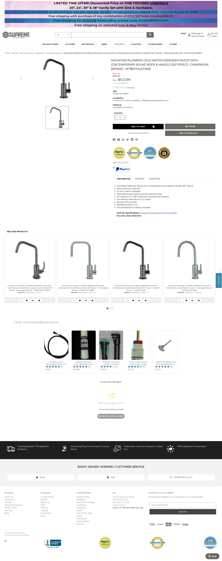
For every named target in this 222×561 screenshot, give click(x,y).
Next (92, 78)
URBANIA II (159, 3)
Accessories (155, 44)
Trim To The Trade (84, 513)
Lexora (79, 516)
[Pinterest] (136, 139)
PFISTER (133, 16)
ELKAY (79, 510)
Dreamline (81, 508)
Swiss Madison (82, 521)
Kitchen (70, 44)
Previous (21, 78)
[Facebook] (114, 139)
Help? (183, 33)
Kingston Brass (83, 497)
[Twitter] (127, 139)
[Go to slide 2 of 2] (112, 308)
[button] (219, 280)
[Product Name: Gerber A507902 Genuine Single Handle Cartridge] (138, 351)
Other (173, 44)
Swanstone (81, 518)
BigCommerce (19, 533)
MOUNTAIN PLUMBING (134, 12)
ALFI (69, 12)
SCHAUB (89, 20)
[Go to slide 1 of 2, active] (108, 308)
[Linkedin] (132, 139)
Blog (7, 513)
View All (79, 524)
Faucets (119, 44)
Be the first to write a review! (111, 416)
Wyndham (81, 499)
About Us (9, 497)
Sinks (104, 44)
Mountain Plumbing (85, 502)
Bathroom (88, 44)
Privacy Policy (11, 508)
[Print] (123, 139)
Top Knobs (81, 505)
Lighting (136, 44)
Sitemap (8, 510)
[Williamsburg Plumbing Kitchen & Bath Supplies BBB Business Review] (52, 542)
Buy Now (190, 126)
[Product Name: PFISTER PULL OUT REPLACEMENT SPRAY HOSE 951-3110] (56, 351)
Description (123, 179)
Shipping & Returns (13, 505)
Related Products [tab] (17, 231)
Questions (154, 179)
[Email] (118, 139)
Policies (8, 502)
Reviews (139, 179)
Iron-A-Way (127, 25)
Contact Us (10, 499)
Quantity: (118, 113)
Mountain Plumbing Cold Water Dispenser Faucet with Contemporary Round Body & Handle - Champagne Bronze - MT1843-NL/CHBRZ (189, 288)
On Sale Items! (50, 44)
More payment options (138, 133)
